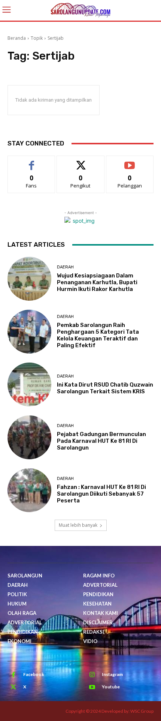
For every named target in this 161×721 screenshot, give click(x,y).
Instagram (112, 674)
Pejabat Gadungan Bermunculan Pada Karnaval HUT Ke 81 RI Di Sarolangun (101, 441)
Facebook (33, 674)
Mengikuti (80, 161)
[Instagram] (92, 675)
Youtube (111, 687)
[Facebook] (13, 675)
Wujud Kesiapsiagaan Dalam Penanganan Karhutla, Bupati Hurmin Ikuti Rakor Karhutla (97, 282)
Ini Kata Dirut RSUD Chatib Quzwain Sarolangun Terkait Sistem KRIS (105, 388)
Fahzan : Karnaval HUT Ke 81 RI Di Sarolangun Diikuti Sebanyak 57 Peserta (101, 494)
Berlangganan (130, 161)
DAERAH (65, 267)
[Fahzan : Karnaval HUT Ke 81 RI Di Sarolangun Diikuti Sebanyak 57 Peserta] (29, 490)
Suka (31, 161)
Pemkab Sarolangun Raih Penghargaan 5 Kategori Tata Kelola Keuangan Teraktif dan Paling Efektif (98, 335)
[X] (13, 687)
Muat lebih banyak (78, 525)
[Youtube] (92, 687)
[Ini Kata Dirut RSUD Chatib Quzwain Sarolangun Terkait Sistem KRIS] (29, 384)
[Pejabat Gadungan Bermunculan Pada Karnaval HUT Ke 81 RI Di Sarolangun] (29, 437)
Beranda (16, 38)
